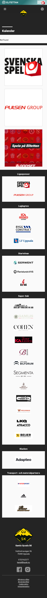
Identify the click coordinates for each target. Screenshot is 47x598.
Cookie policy (23, 584)
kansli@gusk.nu (23, 562)
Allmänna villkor (23, 579)
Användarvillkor (23, 582)
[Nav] (5, 9)
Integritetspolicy (23, 586)
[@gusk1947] (27, 569)
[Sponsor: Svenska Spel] (41, 3)
